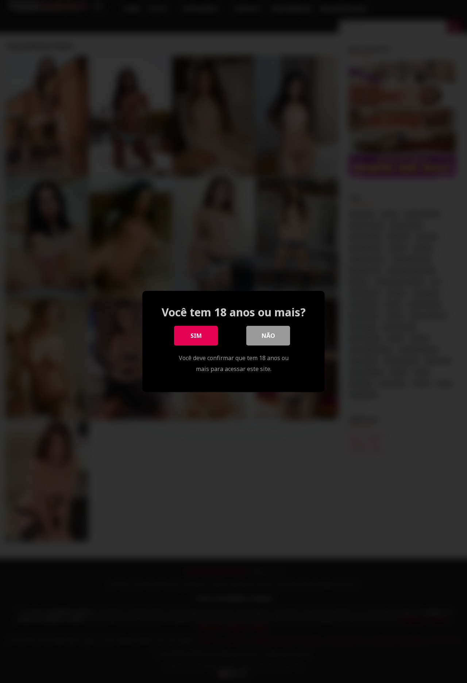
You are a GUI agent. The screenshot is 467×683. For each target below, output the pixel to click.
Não (268, 336)
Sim (196, 336)
